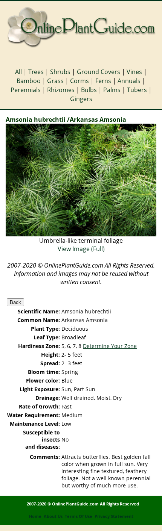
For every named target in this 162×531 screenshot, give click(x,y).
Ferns (103, 81)
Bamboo (29, 81)
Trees (36, 72)
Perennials (26, 90)
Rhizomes (61, 90)
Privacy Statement (114, 516)
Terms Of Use (78, 516)
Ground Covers (98, 72)
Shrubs (60, 72)
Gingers (81, 99)
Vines (134, 72)
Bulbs (89, 90)
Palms (112, 90)
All (18, 72)
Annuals (129, 81)
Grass (55, 81)
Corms (79, 81)
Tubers (137, 90)
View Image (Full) (81, 249)
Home (35, 516)
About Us (53, 516)
